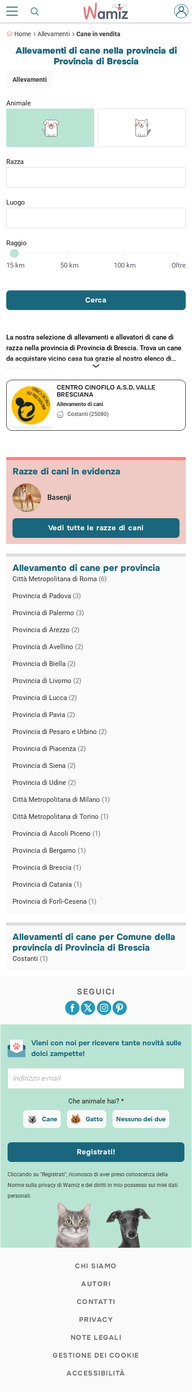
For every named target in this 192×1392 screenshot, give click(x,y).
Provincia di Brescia (47, 868)
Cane (49, 1119)
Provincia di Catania (47, 884)
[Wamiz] (110, 11)
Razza (15, 162)
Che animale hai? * (96, 1101)
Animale (18, 103)
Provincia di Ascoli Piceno (56, 834)
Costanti (30, 959)
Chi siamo (96, 1266)
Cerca (96, 300)
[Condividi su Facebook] (72, 1008)
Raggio (16, 243)
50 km (69, 265)
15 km (15, 265)
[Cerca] (35, 11)
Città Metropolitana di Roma (60, 579)
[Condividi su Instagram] (104, 1008)
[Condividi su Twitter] (88, 1008)
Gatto (94, 1119)
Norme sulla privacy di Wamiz (44, 1185)
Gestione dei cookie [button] (96, 1355)
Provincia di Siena (44, 766)
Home (22, 34)
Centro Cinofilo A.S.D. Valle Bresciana (106, 391)
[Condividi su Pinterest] (120, 1008)
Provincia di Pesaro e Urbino (60, 732)
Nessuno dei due (141, 1119)
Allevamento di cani (80, 404)
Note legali (96, 1337)
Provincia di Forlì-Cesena (54, 901)
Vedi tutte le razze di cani (96, 527)
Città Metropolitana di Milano (61, 800)
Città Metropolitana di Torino (61, 817)
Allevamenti (54, 34)
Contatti (96, 1301)
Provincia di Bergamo (49, 851)
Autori (96, 1283)
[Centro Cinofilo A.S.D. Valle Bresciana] (31, 405)
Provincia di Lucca (45, 698)
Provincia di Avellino (48, 647)
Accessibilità (96, 1373)
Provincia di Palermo (48, 613)
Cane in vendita (98, 34)
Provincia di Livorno (47, 681)
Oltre (178, 265)
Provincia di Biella (44, 664)
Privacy (96, 1319)
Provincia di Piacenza (49, 749)
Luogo (15, 202)
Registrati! (96, 1152)
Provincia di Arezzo (46, 630)
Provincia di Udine (44, 783)
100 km (125, 265)
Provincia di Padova (47, 596)
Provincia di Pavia (44, 715)
